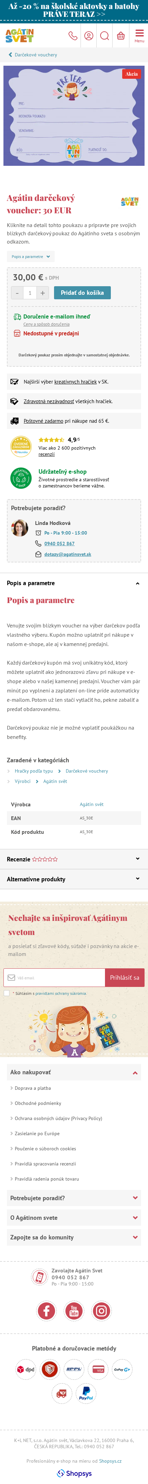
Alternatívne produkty (36, 879)
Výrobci (23, 781)
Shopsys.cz (110, 1461)
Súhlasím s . (50, 993)
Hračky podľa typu (34, 771)
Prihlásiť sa (124, 977)
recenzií (47, 454)
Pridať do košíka (82, 293)
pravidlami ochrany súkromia (60, 993)
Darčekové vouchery (36, 55)
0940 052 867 (59, 543)
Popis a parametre (31, 583)
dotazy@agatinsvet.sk (67, 554)
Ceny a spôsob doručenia (46, 324)
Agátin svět (55, 781)
